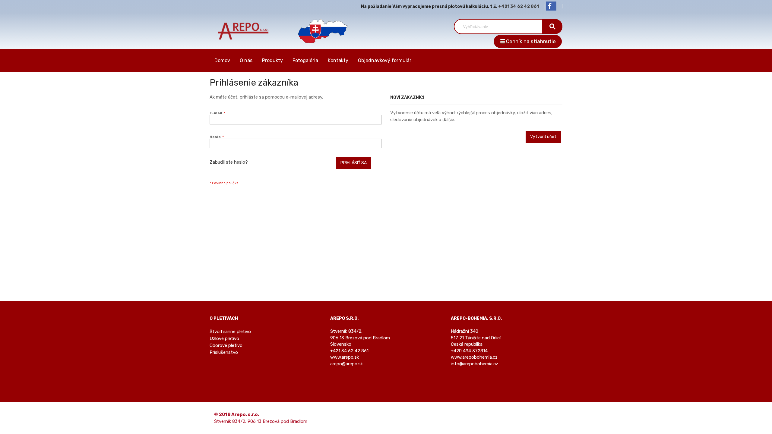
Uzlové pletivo (224, 338)
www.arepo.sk (344, 357)
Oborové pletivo (226, 345)
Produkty (272, 60)
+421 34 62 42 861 (518, 6)
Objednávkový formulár (384, 60)
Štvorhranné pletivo (230, 331)
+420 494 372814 (469, 351)
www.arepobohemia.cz (474, 357)
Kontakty (338, 60)
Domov (222, 60)
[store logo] (243, 30)
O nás (246, 60)
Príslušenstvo (224, 352)
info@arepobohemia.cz (474, 363)
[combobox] (500, 26)
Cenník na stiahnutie (530, 41)
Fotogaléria (305, 60)
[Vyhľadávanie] (552, 26)
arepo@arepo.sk (346, 363)
